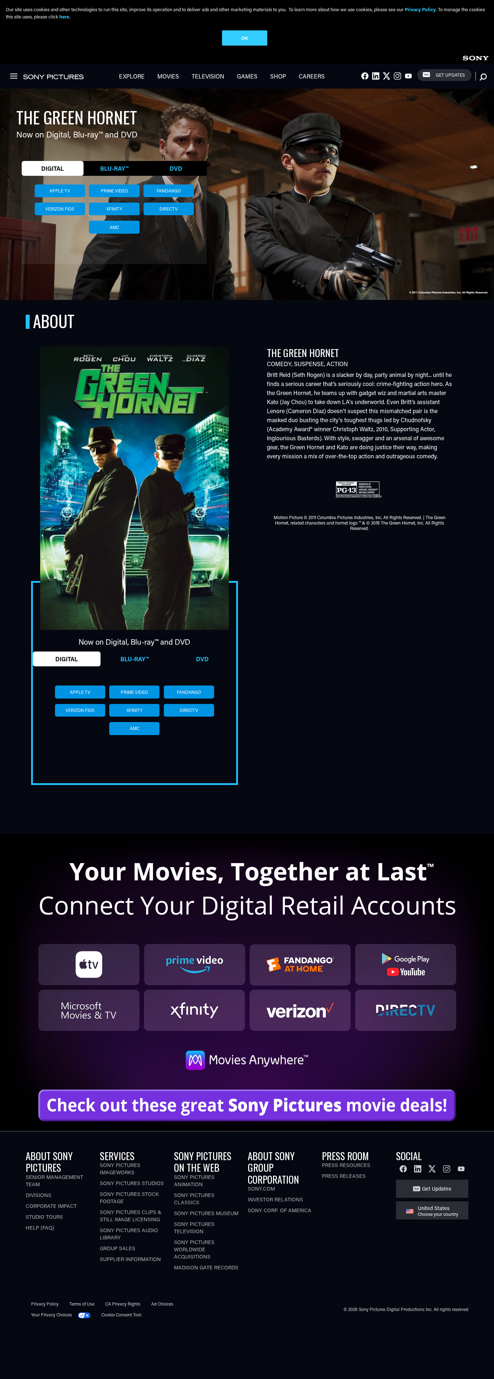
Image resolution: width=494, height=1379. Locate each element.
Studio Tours (44, 1216)
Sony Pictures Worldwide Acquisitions (194, 1249)
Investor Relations (275, 1199)
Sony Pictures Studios (132, 1183)
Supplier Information (130, 1259)
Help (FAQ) (40, 1227)
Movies (168, 76)
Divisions (38, 1195)
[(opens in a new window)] (247, 957)
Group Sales (117, 1248)
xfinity (114, 209)
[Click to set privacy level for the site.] (87, 1314)
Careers (312, 76)
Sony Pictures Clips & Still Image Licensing (131, 1216)
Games (247, 76)
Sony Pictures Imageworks (120, 1169)
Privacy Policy (45, 1304)
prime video (114, 191)
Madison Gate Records (206, 1267)
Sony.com (261, 1188)
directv (168, 209)
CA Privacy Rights (122, 1304)
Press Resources (346, 1165)
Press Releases (344, 1175)
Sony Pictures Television (194, 1228)
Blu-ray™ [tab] (114, 168)
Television (208, 76)
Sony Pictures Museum (206, 1213)
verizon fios (59, 209)
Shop (278, 76)
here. (64, 16)
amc (114, 227)
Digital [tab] (52, 168)
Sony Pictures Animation (194, 1181)
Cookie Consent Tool (121, 1315)
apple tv (60, 191)
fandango (169, 191)
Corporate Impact (51, 1205)
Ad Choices (162, 1304)
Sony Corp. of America (279, 1210)
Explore (132, 76)
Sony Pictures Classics (194, 1199)
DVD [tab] (176, 168)
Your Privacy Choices (51, 1315)
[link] (476, 57)
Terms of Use (81, 1304)
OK (244, 38)
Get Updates (450, 75)
